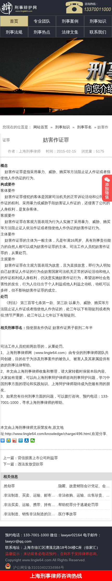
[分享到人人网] (26, 440)
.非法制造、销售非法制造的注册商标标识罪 (38, 514)
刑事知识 (98, 21)
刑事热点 (42, 32)
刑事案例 (70, 21)
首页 (14, 21)
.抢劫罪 (9, 486)
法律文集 (70, 32)
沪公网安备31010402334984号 (38, 567)
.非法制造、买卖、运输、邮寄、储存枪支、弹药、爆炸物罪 (51, 495)
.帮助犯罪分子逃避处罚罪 (77, 505)
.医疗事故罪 (67, 514)
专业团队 (42, 21)
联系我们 (98, 32)
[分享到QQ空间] (9, 440)
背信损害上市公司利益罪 (38, 458)
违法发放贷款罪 (30, 464)
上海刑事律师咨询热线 (56, 576)
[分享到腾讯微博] (20, 440)
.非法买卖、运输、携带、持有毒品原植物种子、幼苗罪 (47, 505)
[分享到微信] (32, 440)
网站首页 (40, 127)
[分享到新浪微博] (15, 440)
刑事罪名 (84, 127)
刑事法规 (14, 32)
